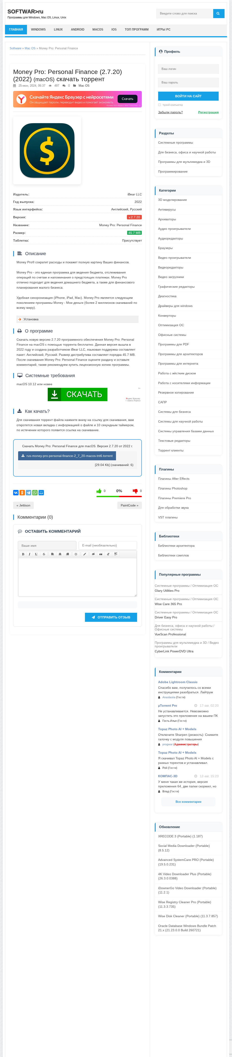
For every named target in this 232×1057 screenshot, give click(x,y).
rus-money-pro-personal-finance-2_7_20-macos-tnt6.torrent (69, 456)
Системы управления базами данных (186, 431)
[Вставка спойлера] (116, 554)
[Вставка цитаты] (101, 554)
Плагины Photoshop (172, 488)
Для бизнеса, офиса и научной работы (187, 152)
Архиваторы (167, 219)
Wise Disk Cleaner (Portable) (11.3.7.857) (188, 916)
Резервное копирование (176, 392)
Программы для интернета (178, 363)
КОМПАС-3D (167, 776)
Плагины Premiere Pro (174, 498)
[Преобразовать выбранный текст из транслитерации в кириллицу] (108, 554)
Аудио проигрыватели (174, 228)
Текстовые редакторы (174, 440)
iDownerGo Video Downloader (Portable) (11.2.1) (187, 890)
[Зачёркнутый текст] (44, 554)
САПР (162, 402)
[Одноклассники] (22, 492)
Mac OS (30, 48)
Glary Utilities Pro (167, 590)
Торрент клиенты (171, 450)
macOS (97, 29)
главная (16, 29)
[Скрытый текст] (93, 554)
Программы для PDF (173, 344)
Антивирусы (167, 209)
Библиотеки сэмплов (173, 555)
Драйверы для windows (175, 306)
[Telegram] (28, 492)
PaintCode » (129, 505)
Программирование (173, 171)
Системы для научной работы (180, 421)
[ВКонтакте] (16, 492)
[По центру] (60, 554)
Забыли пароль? (170, 112)
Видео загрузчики (171, 277)
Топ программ (137, 29)
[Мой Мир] (41, 492)
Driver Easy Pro (166, 617)
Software (15, 48)
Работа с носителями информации (184, 383)
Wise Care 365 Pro (168, 604)
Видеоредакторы (170, 267)
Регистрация (208, 112)
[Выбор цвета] (85, 554)
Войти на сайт (188, 96)
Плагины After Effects (173, 478)
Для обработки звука (173, 507)
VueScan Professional (170, 634)
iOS (114, 29)
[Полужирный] (23, 554)
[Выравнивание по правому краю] (67, 554)
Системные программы (175, 142)
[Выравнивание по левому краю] (52, 554)
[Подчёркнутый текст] (36, 554)
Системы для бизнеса (174, 411)
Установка (31, 319)
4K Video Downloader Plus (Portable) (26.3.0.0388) (184, 876)
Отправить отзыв (113, 617)
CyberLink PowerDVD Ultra (174, 651)
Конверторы (167, 315)
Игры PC (163, 29)
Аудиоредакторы (170, 238)
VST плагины (168, 517)
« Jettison (23, 505)
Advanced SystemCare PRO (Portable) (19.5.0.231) (186, 862)
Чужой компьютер (172, 104)
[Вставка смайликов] (76, 554)
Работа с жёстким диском (177, 373)
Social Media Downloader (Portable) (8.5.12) (184, 848)
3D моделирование (172, 200)
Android (77, 29)
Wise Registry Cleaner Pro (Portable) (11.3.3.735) (184, 904)
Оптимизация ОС (171, 325)
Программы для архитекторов (180, 354)
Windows (38, 29)
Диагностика (167, 296)
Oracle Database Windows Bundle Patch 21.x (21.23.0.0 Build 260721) (187, 928)
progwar (167, 744)
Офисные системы (172, 335)
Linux (58, 29)
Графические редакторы (176, 286)
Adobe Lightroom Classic (178, 682)
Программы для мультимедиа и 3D (184, 162)
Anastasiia (168, 697)
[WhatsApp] (35, 492)
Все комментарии (188, 801)
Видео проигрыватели (174, 257)
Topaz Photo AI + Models (177, 729)
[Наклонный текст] (29, 554)
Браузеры (165, 248)
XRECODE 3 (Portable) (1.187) (180, 836)
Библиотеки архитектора (176, 545)
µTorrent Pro (167, 705)
